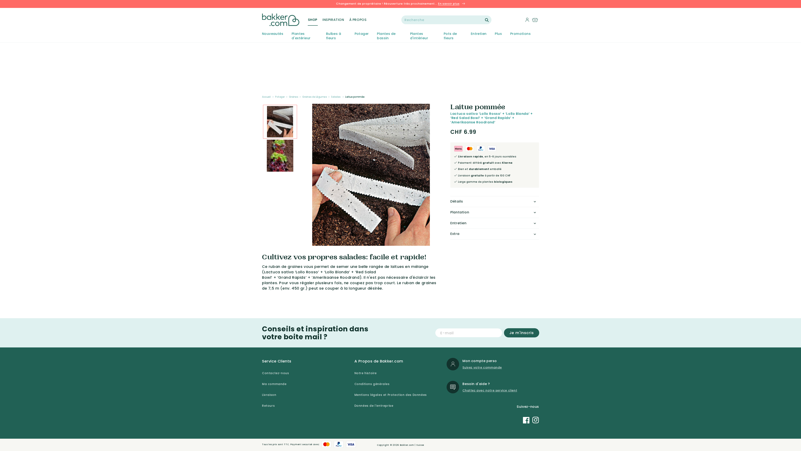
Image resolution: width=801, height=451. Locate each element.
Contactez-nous (275, 373)
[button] (312, 19)
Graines (293, 97)
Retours (268, 406)
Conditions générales (372, 384)
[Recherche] (486, 20)
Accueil (266, 97)
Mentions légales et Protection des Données (390, 395)
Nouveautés (272, 34)
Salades (336, 97)
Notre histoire (365, 373)
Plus (498, 34)
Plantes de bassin (386, 36)
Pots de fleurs (450, 36)
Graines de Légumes (314, 97)
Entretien (479, 34)
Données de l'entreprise (373, 406)
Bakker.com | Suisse (412, 445)
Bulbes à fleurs (333, 36)
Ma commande (274, 384)
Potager (362, 34)
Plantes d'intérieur (419, 36)
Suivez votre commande (482, 367)
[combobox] (446, 19)
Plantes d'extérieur (301, 36)
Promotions (520, 34)
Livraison (269, 395)
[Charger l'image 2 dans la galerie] (280, 122)
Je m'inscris (521, 332)
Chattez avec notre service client (489, 390)
